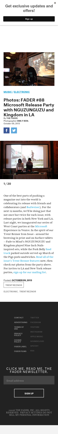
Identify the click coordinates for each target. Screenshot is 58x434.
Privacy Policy (18, 334)
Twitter (34, 317)
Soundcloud (37, 340)
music (8, 91)
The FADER (12, 118)
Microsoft (41, 226)
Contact (18, 317)
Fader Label (20, 346)
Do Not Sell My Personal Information (30, 413)
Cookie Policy (18, 340)
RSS (32, 350)
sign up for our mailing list (29, 272)
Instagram (36, 331)
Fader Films (20, 350)
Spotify (34, 345)
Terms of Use (19, 327)
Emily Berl (23, 120)
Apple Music (36, 336)
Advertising (20, 322)
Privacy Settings (31, 412)
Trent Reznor (13, 285)
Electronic (22, 91)
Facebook (35, 322)
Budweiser (33, 207)
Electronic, (11, 291)
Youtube (34, 326)
